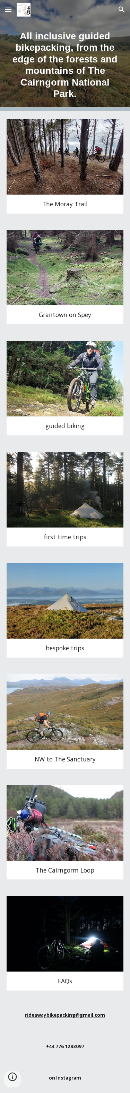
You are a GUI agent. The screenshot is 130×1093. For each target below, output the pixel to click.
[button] (8, 9)
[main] (65, 55)
